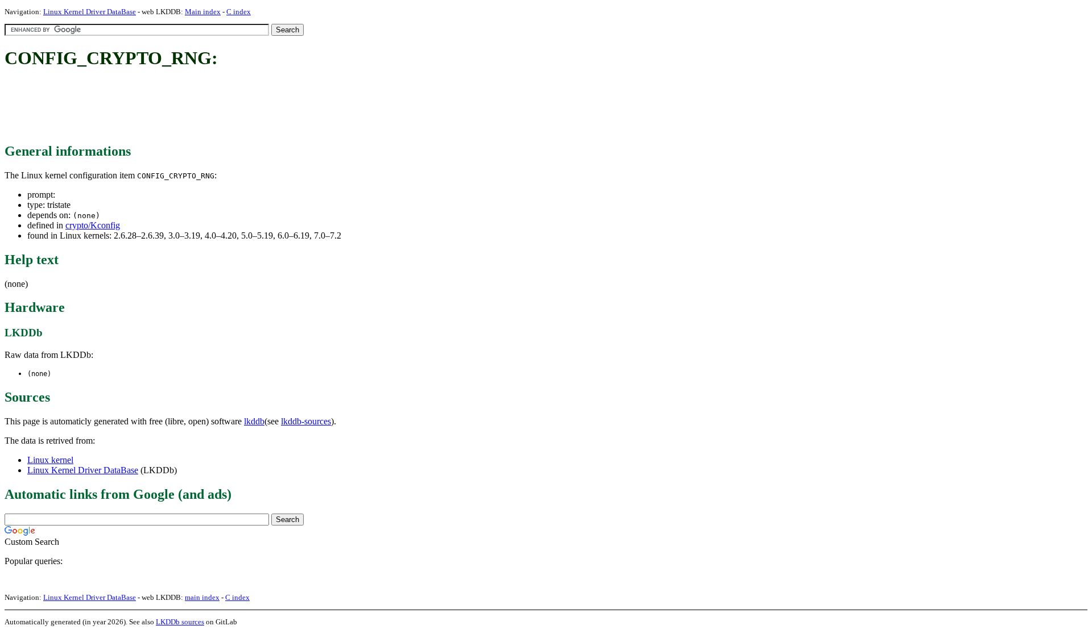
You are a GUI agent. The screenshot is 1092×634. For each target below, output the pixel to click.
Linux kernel (50, 460)
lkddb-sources (306, 421)
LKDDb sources (180, 622)
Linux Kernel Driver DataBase (89, 11)
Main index (203, 11)
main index (202, 597)
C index (238, 11)
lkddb (254, 421)
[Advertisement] (212, 106)
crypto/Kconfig (92, 225)
